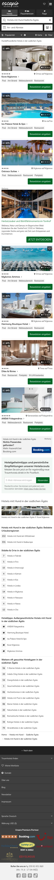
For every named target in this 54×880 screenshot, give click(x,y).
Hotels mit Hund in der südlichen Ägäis (20, 739)
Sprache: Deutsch (9, 816)
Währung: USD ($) (9, 823)
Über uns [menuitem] (5, 780)
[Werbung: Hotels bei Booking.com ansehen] (41, 450)
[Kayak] (10, 836)
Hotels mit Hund (16, 734)
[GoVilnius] (27, 857)
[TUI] (44, 837)
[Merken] (49, 48)
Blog (3, 787)
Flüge (44, 13)
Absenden (43, 480)
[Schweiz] (44, 846)
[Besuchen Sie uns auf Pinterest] (30, 875)
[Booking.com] (27, 836)
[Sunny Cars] (27, 846)
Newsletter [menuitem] (6, 794)
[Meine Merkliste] (44, 4)
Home (4, 734)
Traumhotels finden (10, 758)
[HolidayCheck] (10, 846)
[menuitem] (27, 765)
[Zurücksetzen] (49, 20)
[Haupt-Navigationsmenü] (50, 4)
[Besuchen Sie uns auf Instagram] (24, 875)
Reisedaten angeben (40, 86)
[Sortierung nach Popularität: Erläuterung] (25, 35)
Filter (50, 35)
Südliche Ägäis (32, 734)
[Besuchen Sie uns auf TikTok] (35, 875)
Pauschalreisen (27, 13)
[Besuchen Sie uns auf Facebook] (18, 875)
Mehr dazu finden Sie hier (35, 489)
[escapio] (11, 4)
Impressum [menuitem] (6, 802)
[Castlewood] (10, 856)
